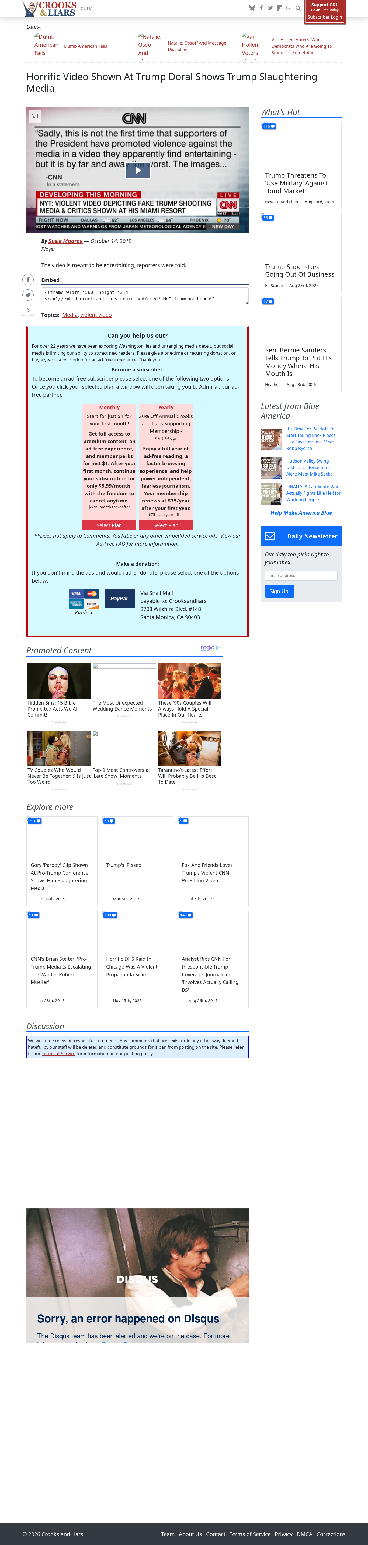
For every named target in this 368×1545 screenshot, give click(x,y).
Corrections (331, 1534)
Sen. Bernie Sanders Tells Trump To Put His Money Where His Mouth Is (298, 361)
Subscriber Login (325, 17)
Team (168, 1534)
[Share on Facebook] (28, 279)
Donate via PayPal (120, 599)
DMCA (305, 1534)
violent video (96, 314)
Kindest (84, 612)
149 (183, 915)
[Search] (298, 8)
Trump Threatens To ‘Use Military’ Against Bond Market (296, 183)
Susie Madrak (65, 241)
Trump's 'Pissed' (124, 865)
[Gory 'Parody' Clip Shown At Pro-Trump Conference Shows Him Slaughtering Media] (62, 837)
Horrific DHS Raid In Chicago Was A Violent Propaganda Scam (132, 967)
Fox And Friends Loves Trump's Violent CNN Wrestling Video (207, 873)
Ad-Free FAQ (110, 543)
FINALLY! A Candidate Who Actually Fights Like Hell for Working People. (313, 493)
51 (31, 915)
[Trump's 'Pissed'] (137, 837)
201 (32, 820)
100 (108, 915)
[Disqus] (137, 1275)
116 (266, 126)
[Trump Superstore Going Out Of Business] (301, 236)
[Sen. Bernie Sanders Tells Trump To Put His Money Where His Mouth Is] (301, 319)
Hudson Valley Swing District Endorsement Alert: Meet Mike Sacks (309, 467)
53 (107, 820)
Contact (215, 1534)
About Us (190, 1534)
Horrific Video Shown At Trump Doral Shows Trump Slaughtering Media (171, 82)
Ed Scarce (274, 285)
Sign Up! (279, 591)
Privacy (284, 1534)
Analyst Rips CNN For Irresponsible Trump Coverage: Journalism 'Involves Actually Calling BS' (210, 974)
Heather (272, 384)
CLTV (86, 8)
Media (70, 314)
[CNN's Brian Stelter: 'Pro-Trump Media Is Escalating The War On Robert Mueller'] (62, 931)
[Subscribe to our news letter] (289, 8)
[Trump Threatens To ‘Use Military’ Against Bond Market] (301, 144)
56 (265, 217)
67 (265, 301)
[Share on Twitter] (28, 295)
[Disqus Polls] (137, 1132)
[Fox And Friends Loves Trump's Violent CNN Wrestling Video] (213, 837)
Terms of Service (58, 1054)
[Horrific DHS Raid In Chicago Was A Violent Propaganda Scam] (137, 931)
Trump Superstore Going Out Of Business (300, 270)
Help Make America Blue (301, 512)
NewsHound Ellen (281, 201)
